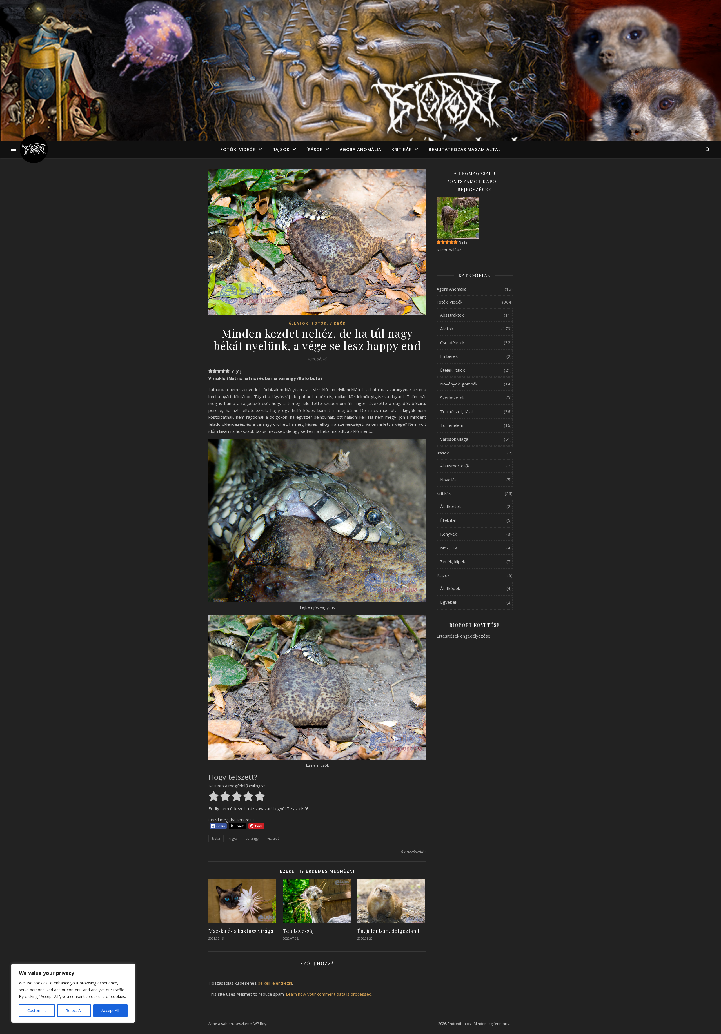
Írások (314, 149)
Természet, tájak (457, 411)
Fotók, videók (238, 149)
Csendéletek (452, 342)
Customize (37, 1010)
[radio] (213, 797)
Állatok (298, 323)
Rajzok (281, 149)
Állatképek (450, 588)
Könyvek (448, 534)
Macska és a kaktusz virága (240, 931)
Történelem (451, 425)
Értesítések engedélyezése (463, 636)
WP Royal (261, 1023)
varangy (252, 838)
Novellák (448, 479)
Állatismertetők (455, 466)
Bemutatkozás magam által (465, 149)
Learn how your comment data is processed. (329, 994)
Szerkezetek (452, 397)
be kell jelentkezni (275, 983)
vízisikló (273, 838)
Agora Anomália (360, 149)
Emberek (449, 356)
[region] (73, 993)
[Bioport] (34, 149)
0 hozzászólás (413, 851)
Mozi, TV (448, 548)
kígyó (233, 838)
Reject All (74, 1010)
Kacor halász (449, 250)
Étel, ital (448, 520)
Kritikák (401, 149)
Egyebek (448, 602)
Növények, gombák (458, 384)
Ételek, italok (452, 370)
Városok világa (454, 439)
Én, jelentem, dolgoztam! (388, 931)
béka (216, 838)
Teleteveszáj (298, 931)
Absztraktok (452, 315)
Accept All (110, 1010)
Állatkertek (450, 506)
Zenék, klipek (452, 561)
